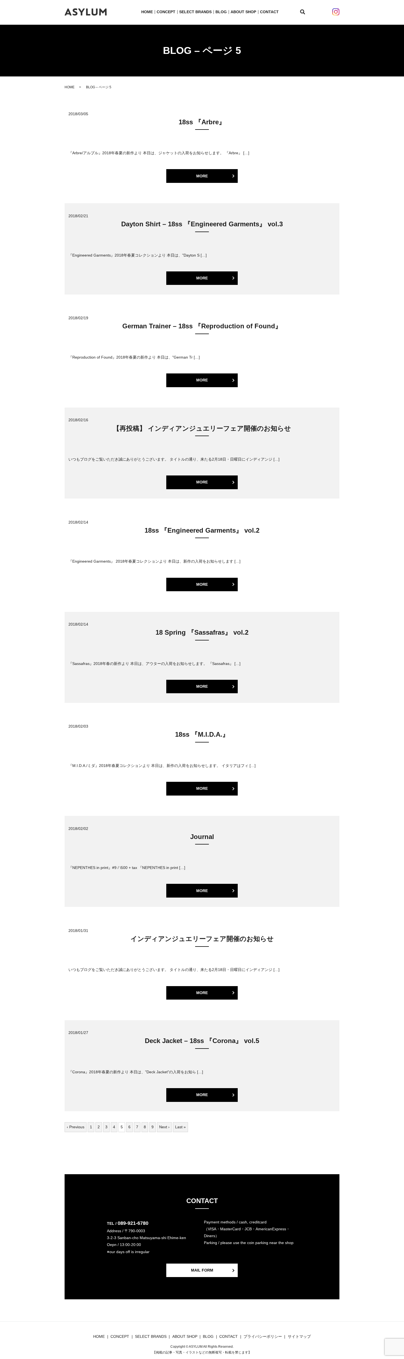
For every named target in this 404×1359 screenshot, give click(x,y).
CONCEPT (166, 12)
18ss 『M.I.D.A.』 (202, 734)
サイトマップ (299, 1336)
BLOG (221, 12)
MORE (202, 176)
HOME (147, 12)
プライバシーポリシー (262, 1336)
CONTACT (269, 12)
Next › (164, 1127)
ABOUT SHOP (243, 12)
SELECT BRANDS (195, 12)
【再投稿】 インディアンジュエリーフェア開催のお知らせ (202, 428)
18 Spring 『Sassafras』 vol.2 (202, 632)
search (306, 12)
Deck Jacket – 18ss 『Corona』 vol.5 (202, 1040)
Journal (202, 836)
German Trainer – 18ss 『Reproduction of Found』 (202, 326)
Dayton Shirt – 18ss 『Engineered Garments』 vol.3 (202, 224)
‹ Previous (75, 1127)
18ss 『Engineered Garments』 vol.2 (202, 530)
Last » (180, 1127)
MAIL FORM (202, 1270)
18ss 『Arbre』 (202, 122)
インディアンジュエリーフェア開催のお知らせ (202, 938)
